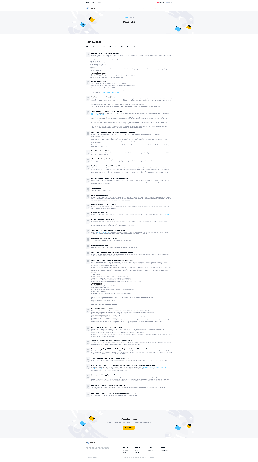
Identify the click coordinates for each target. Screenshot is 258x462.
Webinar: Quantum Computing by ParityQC (106, 111)
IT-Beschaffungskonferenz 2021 (102, 220)
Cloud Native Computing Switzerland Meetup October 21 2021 (113, 132)
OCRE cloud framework (139, 377)
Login (170, 8)
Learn (135, 8)
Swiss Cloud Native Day (99, 195)
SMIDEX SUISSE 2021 (98, 81)
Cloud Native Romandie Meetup (102, 159)
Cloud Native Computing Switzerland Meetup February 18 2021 (113, 393)
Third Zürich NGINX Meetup (101, 151)
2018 (133, 46)
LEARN (126, 17)
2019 (128, 46)
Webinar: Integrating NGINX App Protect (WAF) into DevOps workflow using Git (119, 349)
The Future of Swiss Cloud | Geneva (104, 97)
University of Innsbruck (97, 114)
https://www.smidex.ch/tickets (110, 92)
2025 (93, 46)
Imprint (163, 447)
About (155, 8)
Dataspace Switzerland (99, 245)
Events (142, 8)
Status (87, 2)
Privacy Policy (165, 450)
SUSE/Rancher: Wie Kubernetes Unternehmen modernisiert (112, 260)
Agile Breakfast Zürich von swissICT (104, 238)
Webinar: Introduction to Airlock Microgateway (108, 230)
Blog (149, 8)
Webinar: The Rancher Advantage (103, 309)
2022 (110, 46)
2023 (104, 46)
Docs (93, 2)
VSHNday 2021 (96, 188)
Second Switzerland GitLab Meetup (103, 205)
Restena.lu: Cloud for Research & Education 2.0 (108, 385)
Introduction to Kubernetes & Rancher (105, 53)
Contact (162, 8)
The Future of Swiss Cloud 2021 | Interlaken (106, 166)
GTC (149, 452)
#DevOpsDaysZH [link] (167, 214)
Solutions (119, 8)
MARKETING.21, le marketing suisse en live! (106, 327)
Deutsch (161, 2)
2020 (122, 46)
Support (98, 2)
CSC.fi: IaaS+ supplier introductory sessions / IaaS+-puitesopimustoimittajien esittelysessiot (124, 365)
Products (127, 8)
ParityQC (93, 113)
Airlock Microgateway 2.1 (104, 232)
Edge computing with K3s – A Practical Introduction (109, 178)
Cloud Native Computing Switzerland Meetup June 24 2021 (112, 252)
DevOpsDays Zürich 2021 (100, 213)
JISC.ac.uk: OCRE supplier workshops (104, 375)
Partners (137, 447)
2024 (98, 46)
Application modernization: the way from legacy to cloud (111, 341)
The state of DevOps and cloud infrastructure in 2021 (110, 358)
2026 (87, 46)
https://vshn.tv (140, 144)
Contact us (129, 427)
